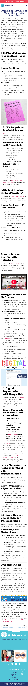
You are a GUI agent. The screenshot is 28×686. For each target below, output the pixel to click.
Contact (6, 684)
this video (8, 338)
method (8, 443)
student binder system (17, 196)
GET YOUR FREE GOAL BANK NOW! (14, 1)
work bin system (15, 263)
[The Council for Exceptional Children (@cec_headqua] (20, 656)
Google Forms (12, 434)
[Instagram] (8, 664)
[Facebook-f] (19, 664)
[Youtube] (15, 664)
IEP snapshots (7, 134)
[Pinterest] (12, 664)
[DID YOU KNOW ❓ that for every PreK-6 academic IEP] (7, 656)
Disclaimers (19, 684)
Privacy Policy (12, 684)
